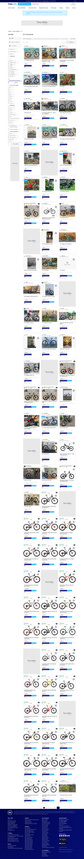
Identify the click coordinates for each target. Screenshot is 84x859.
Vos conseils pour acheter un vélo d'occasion (65, 828)
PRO (12, 96)
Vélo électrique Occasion (29, 834)
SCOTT (13, 61)
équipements (46, 1)
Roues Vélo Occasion (29, 844)
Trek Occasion (44, 846)
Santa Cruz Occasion (45, 840)
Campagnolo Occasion (46, 822)
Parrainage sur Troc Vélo (63, 819)
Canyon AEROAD (45, 855)
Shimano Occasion (45, 843)
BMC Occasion (44, 821)
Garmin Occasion (45, 830)
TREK (12, 66)
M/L (12, 94)
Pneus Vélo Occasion (29, 845)
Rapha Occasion (45, 839)
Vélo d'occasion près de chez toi (30, 829)
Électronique (53, 8)
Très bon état (14, 137)
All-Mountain (14, 114)
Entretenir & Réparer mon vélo (13, 841)
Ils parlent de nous (11, 830)
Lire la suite (72, 38)
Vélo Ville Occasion (28, 838)
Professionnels (14, 51)
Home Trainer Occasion (29, 849)
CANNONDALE (14, 69)
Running (61, 8)
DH (12, 116)
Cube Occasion (44, 827)
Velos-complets (16, 31)
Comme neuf (14, 135)
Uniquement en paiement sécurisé (15, 126)
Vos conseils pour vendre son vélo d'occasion (65, 830)
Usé (12, 141)
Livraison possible (15, 129)
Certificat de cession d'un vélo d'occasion (15, 848)
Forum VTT (61, 825)
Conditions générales (11, 822)
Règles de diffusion (11, 823)
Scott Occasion (44, 842)
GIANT (13, 67)
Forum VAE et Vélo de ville (64, 826)
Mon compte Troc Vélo (12, 821)
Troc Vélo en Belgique (63, 821)
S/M (12, 98)
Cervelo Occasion (45, 826)
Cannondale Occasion (46, 823)
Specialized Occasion (45, 844)
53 (54, 807)
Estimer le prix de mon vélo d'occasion (32, 819)
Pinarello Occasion (45, 838)
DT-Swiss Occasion (45, 828)
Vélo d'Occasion (28, 828)
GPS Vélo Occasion (28, 848)
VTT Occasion (27, 833)
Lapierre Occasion (45, 832)
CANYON (13, 71)
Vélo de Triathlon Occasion (30, 832)
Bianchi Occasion (45, 819)
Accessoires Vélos (32, 8)
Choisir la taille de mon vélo (13, 839)
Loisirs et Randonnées (16, 118)
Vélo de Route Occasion (29, 830)
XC (12, 111)
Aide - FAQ (10, 828)
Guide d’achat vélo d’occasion (13, 838)
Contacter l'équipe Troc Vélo (13, 827)
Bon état (13, 139)
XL (12, 92)
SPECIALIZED (14, 62)
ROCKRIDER (14, 74)
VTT (12, 107)
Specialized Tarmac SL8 (46, 851)
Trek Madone (44, 853)
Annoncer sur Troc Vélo (12, 845)
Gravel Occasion (28, 836)
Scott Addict (44, 854)
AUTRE (13, 76)
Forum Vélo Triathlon (63, 823)
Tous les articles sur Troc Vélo (13, 834)
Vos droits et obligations (12, 826)
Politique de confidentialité (12, 825)
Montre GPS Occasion (29, 840)
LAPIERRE (13, 73)
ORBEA (13, 64)
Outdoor (67, 8)
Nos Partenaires (10, 846)
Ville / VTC (13, 120)
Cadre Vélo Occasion (28, 846)
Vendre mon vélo (28, 821)
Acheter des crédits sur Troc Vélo (31, 823)
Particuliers (14, 49)
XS (11, 100)
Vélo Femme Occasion (29, 842)
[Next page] (58, 808)
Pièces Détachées (21, 8)
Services (74, 8)
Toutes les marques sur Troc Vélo (48, 847)
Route (12, 109)
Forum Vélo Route (62, 822)
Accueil (9, 31)
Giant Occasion (44, 831)
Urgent (12, 54)
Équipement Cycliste (43, 8)
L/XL (12, 102)
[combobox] (14, 45)
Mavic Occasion (45, 835)
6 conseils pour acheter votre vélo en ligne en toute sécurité (15, 837)
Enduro (13, 112)
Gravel (12, 122)
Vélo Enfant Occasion (29, 841)
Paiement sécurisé (28, 822)
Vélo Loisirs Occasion (29, 837)
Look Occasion (44, 834)
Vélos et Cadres (11, 8)
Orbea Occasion (45, 836)
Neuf (12, 133)
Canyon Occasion (45, 825)
